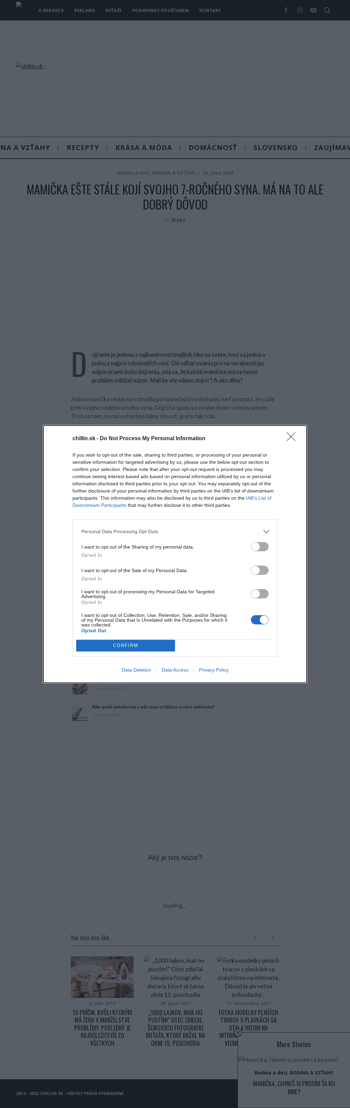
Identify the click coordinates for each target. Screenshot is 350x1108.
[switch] (260, 546)
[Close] (293, 438)
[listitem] (175, 531)
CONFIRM (125, 645)
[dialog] (175, 554)
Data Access (175, 670)
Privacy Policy (214, 670)
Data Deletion (136, 670)
